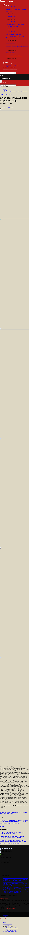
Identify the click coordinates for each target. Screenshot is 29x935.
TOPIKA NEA (3, 94)
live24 (7, 66)
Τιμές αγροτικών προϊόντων (9, 67)
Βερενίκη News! (6, 1)
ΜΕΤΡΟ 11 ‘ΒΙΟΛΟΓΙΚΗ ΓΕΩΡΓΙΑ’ (14, 56)
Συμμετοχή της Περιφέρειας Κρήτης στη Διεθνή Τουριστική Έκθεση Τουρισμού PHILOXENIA (12, 837)
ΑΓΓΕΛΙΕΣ (6, 62)
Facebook (5, 915)
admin (2, 826)
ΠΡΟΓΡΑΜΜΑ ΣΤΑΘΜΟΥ (10, 69)
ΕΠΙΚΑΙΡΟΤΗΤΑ (7, 5)
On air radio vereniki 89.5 (12, 65)
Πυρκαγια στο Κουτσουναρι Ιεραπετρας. (12, 888)
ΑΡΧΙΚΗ (9, 94)
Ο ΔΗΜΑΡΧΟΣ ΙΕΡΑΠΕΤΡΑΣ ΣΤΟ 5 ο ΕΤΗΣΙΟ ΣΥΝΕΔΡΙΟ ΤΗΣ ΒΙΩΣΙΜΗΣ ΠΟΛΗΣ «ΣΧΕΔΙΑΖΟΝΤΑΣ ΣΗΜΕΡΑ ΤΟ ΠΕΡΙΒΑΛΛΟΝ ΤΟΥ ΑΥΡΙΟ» (13, 842)
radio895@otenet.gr (10, 908)
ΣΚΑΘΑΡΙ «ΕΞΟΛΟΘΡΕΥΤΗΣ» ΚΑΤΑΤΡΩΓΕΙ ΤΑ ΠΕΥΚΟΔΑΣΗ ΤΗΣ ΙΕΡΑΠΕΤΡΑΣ (12, 833)
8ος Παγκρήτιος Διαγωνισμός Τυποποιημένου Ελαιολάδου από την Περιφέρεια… (15, 36)
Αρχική (4, 4)
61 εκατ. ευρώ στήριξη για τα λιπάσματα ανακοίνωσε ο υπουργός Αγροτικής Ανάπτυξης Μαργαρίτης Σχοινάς (16, 886)
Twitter (4, 916)
